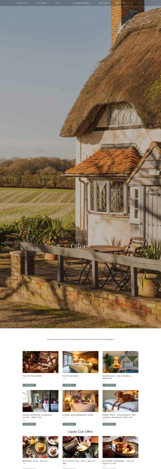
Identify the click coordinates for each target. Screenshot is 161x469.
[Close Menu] (155, 5)
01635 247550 (22, 3)
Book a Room (104, 3)
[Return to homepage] (81, 3)
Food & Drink (41, 3)
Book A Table (121, 3)
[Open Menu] (140, 3)
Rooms (58, 3)
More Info (29, 385)
